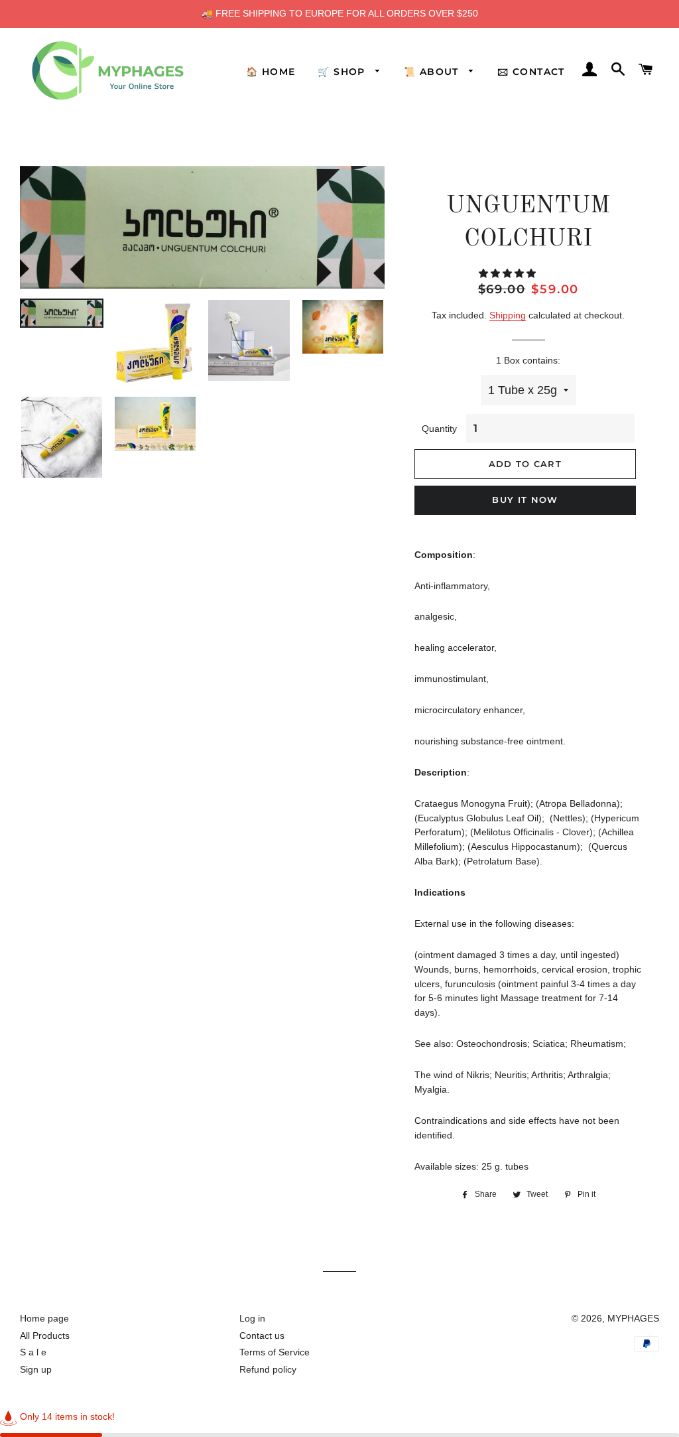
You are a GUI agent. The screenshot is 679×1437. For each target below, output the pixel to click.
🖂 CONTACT (531, 72)
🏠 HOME (270, 72)
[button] (508, 273)
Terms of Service (274, 1352)
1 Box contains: (528, 360)
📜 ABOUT (433, 72)
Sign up (36, 1369)
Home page (44, 1318)
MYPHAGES (633, 1318)
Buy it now (525, 499)
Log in (252, 1318)
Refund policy (267, 1369)
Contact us (261, 1335)
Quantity (439, 428)
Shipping (507, 315)
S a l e (33, 1352)
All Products (45, 1335)
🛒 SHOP (343, 72)
